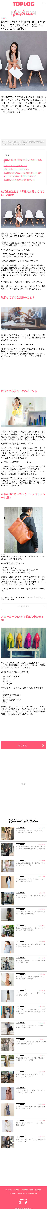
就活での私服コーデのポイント (16, 169)
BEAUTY (16, 1190)
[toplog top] (23, 4)
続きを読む (23, 745)
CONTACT (21, 1194)
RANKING (13, 1194)
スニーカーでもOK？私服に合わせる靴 (19, 176)
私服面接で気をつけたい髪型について (19, 180)
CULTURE (38, 1190)
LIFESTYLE (24, 1190)
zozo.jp (3, 554)
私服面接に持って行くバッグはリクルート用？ (23, 173)
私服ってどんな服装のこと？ (15, 166)
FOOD (31, 1190)
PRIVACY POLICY (31, 1194)
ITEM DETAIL (23, 606)
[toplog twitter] (26, 1203)
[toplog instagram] (20, 1203)
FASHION (9, 1190)
